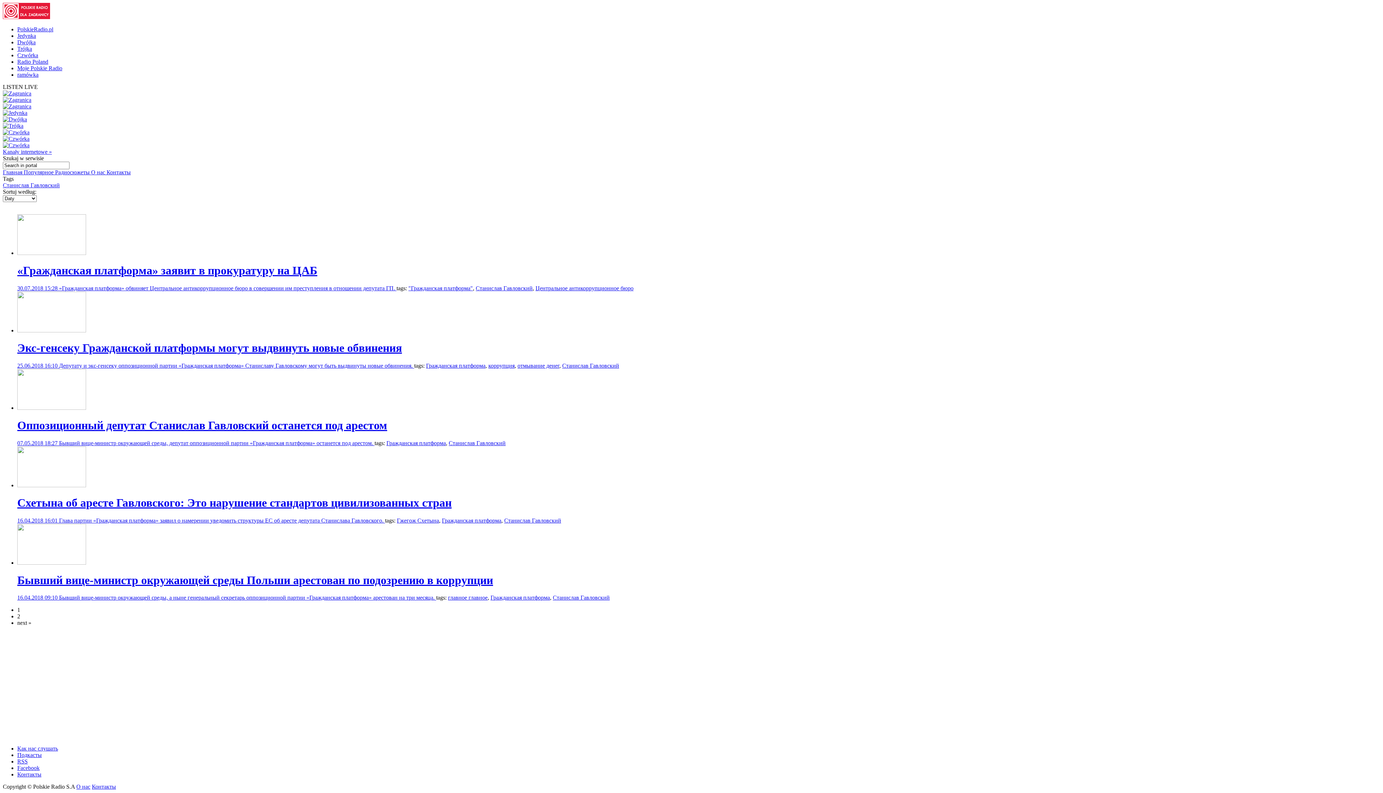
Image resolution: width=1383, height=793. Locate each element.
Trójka (24, 49)
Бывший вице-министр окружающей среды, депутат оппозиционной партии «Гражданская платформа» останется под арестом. (217, 443)
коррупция (501, 366)
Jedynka (26, 36)
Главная (13, 172)
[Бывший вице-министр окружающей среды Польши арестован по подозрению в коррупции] (51, 563)
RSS (22, 761)
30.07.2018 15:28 (38, 288)
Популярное (39, 172)
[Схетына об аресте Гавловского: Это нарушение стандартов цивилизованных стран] (51, 485)
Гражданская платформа (455, 366)
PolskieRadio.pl (35, 29)
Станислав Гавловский (31, 185)
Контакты (119, 172)
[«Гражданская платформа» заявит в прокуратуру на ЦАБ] (51, 253)
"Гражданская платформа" (440, 288)
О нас (99, 172)
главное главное (468, 598)
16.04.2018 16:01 (38, 521)
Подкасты (29, 755)
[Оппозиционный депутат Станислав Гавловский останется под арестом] (51, 408)
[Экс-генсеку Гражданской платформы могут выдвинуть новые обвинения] (51, 330)
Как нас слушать (37, 748)
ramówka (28, 75)
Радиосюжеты (73, 172)
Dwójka (26, 42)
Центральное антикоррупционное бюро (585, 288)
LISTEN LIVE (20, 87)
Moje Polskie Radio (39, 68)
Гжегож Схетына (418, 521)
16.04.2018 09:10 (38, 598)
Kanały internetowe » (27, 152)
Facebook (28, 768)
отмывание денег (538, 366)
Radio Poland (32, 62)
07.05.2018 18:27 (38, 443)
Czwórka (27, 55)
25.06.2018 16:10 (38, 366)
